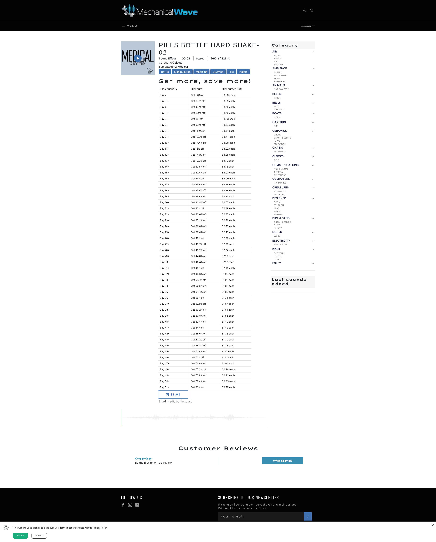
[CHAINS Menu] (312, 148)
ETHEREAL (279, 205)
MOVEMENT (280, 144)
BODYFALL (279, 253)
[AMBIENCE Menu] (312, 68)
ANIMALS (278, 85)
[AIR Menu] (312, 51)
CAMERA (278, 172)
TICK (276, 160)
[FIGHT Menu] (312, 249)
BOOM (277, 202)
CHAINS (277, 147)
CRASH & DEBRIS (282, 137)
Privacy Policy (100, 527)
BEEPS (276, 94)
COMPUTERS (281, 178)
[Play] (138, 58)
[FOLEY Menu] (312, 263)
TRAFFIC (278, 72)
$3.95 (175, 394)
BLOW (277, 55)
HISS (276, 61)
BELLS (276, 102)
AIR (274, 51)
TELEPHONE (280, 175)
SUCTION (278, 64)
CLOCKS (278, 156)
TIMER (277, 98)
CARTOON (279, 122)
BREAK (277, 134)
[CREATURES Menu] (312, 187)
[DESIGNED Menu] (312, 198)
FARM (277, 78)
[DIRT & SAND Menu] (312, 218)
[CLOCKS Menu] (312, 156)
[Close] (432, 525)
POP (276, 126)
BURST (277, 58)
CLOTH (277, 256)
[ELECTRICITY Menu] (312, 241)
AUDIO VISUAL (281, 169)
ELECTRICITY (281, 240)
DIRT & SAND (281, 218)
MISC (276, 106)
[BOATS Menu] (312, 113)
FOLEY (276, 263)
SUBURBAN (279, 81)
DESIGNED (279, 198)
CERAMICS (279, 130)
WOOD (277, 236)
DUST (277, 225)
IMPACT (278, 141)
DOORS (277, 232)
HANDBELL (279, 109)
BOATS (277, 113)
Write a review (282, 460)
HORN (277, 117)
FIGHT (276, 249)
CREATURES (280, 187)
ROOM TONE (280, 75)
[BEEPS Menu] (312, 94)
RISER (277, 211)
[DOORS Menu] (312, 232)
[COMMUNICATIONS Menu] (312, 165)
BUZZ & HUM (280, 244)
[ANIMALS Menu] (312, 85)
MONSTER (279, 194)
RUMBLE (278, 214)
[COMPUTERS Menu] (312, 179)
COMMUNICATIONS (285, 165)
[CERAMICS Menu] (312, 131)
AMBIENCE (279, 68)
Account (308, 26)
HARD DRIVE (280, 182)
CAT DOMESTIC (282, 89)
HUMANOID (279, 191)
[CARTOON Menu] (312, 122)
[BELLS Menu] (312, 103)
